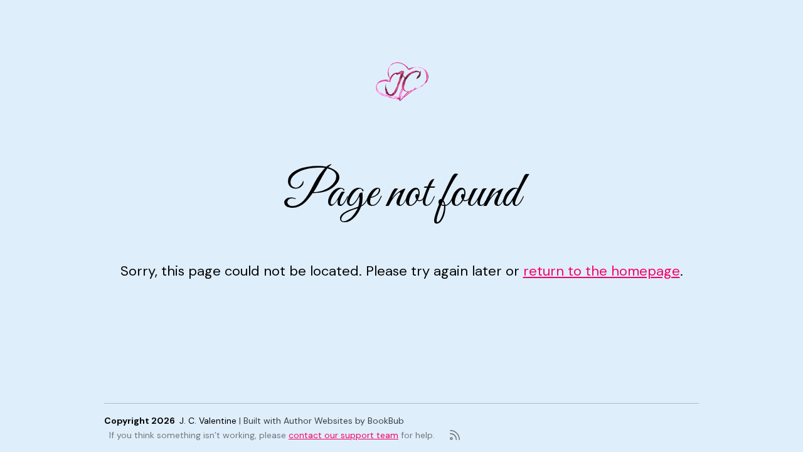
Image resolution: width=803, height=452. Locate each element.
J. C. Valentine (208, 420)
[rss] (455, 435)
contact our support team (343, 435)
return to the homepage (601, 271)
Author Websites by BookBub (344, 420)
